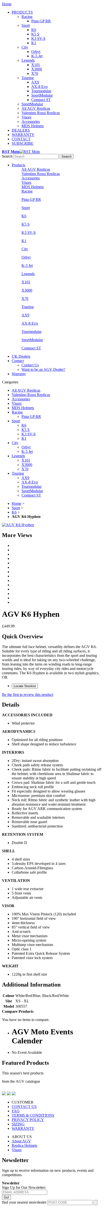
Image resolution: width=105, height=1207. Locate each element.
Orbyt (35, 52)
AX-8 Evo (39, 86)
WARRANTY (23, 135)
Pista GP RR (41, 21)
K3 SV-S (38, 38)
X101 (35, 65)
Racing (26, 17)
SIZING (18, 1124)
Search (7, 156)
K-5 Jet (36, 56)
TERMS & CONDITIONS (33, 1115)
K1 (33, 43)
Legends (28, 60)
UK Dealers (21, 356)
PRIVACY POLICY (28, 1120)
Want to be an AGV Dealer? (43, 369)
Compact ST (41, 100)
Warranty (19, 374)
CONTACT (21, 139)
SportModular (42, 95)
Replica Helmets (24, 1145)
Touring (27, 78)
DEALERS (21, 130)
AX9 (35, 82)
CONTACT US (24, 1107)
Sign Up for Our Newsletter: (24, 1187)
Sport (25, 25)
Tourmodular (41, 91)
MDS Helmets (32, 126)
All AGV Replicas (35, 108)
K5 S (35, 34)
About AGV (21, 1141)
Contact (18, 361)
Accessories (30, 121)
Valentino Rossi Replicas (40, 113)
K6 (33, 30)
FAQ (16, 1111)
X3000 (36, 69)
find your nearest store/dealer (24, 1202)
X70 (34, 73)
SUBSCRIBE (22, 143)
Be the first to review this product (27, 694)
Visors (26, 117)
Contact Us (30, 365)
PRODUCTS (22, 12)
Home (6, 4)
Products (18, 165)
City (24, 47)
